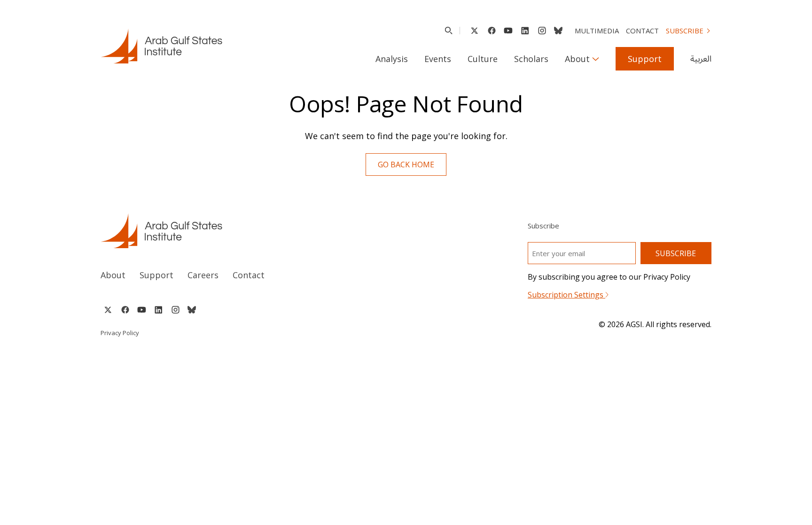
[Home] (245, 230)
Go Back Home (406, 164)
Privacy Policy (120, 333)
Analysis (391, 58)
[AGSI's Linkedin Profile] (525, 31)
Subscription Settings (566, 295)
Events (437, 58)
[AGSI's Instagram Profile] (542, 31)
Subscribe (684, 30)
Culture (483, 58)
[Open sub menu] (595, 59)
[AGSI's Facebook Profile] (491, 31)
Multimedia (597, 30)
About (577, 58)
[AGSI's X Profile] (474, 31)
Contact (642, 30)
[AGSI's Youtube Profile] (508, 31)
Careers (203, 275)
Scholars (531, 58)
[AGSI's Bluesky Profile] (558, 30)
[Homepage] (161, 46)
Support (645, 58)
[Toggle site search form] (449, 30)
